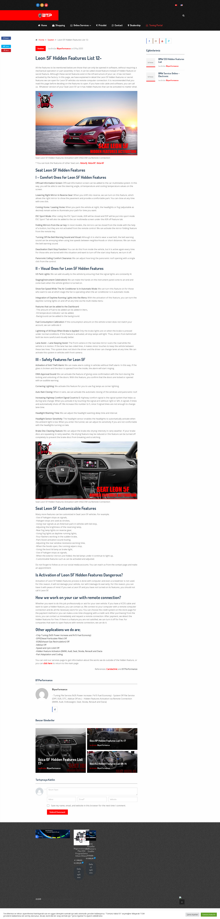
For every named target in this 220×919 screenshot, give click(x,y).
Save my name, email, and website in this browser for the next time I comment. (88, 805)
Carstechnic (112, 669)
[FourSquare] (168, 41)
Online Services (81, 25)
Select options (79, 873)
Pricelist (102, 25)
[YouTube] (162, 41)
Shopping (60, 25)
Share (7, 38)
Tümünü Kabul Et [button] (208, 914)
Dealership (135, 25)
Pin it (6, 50)
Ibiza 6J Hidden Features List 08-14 (108, 763)
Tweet (7, 46)
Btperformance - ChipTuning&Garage (57, 899)
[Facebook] (149, 41)
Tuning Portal (155, 25)
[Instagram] (156, 41)
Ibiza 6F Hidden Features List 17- (60, 761)
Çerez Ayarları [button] (192, 914)
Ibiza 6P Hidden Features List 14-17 (108, 740)
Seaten (40, 48)
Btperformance (64, 48)
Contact (118, 25)
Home (44, 25)
